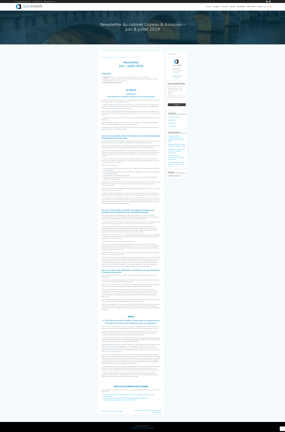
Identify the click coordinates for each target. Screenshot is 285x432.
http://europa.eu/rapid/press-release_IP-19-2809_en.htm (121, 400)
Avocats (232, 6)
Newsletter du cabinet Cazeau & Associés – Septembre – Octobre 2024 (176, 151)
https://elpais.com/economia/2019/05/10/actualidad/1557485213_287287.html (126, 398)
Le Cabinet (216, 6)
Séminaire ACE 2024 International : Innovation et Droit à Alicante (176, 157)
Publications (251, 6)
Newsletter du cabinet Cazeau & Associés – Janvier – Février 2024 (176, 164)
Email (169, 93)
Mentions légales (148, 428)
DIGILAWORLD (241, 6)
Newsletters (117, 57)
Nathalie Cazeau (107, 57)
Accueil (208, 6)
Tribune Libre (172, 126)
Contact (260, 6)
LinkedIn (177, 78)
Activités (225, 6)
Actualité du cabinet (173, 117)
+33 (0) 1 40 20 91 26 (177, 75)
